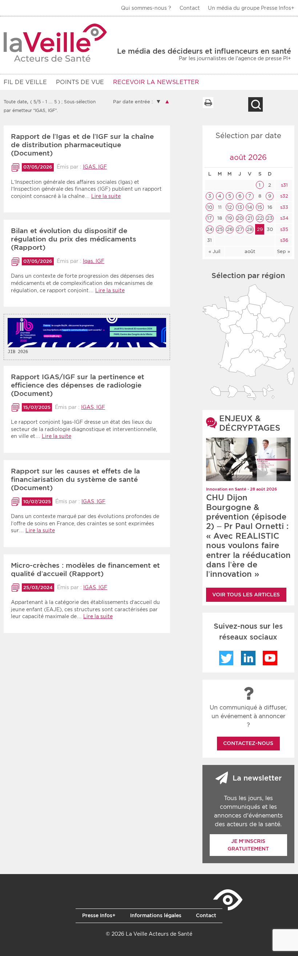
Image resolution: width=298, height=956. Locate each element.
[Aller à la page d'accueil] (55, 43)
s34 (284, 218)
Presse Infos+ (99, 915)
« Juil (214, 251)
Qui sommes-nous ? (146, 8)
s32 (283, 196)
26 (230, 229)
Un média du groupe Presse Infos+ (251, 8)
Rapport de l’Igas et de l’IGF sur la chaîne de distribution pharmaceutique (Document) (82, 144)
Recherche (255, 104)
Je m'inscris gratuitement (248, 845)
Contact (190, 8)
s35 (283, 229)
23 (270, 218)
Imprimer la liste (207, 102)
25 (220, 229)
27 (240, 229)
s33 (283, 207)
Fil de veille (25, 82)
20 (240, 218)
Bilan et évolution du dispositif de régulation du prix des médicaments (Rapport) (73, 239)
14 (249, 207)
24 (209, 229)
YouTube (270, 658)
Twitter (226, 658)
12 (229, 207)
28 (250, 229)
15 (259, 207)
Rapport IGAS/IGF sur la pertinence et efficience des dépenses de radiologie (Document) (77, 385)
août (250, 251)
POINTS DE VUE (80, 82)
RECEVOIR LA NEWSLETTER (156, 82)
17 (209, 218)
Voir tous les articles (246, 594)
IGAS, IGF (95, 167)
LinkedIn (248, 658)
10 (209, 207)
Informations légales (155, 915)
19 (229, 218)
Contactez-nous (248, 743)
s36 (283, 240)
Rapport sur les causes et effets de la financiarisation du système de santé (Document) (75, 479)
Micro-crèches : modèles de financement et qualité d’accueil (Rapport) (85, 569)
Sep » (283, 251)
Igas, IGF (93, 261)
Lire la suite (106, 196)
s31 (283, 185)
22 (260, 218)
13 (239, 207)
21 (249, 218)
